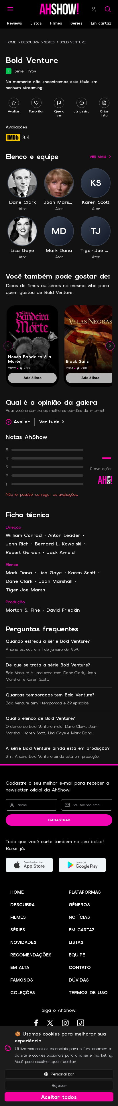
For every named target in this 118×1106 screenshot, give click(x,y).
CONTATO (80, 967)
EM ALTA (19, 967)
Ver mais (98, 156)
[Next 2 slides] (110, 345)
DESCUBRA (30, 42)
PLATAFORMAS (85, 892)
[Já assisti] (81, 103)
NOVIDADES (23, 942)
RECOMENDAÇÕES (31, 955)
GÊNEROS (79, 905)
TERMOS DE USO (88, 993)
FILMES (18, 917)
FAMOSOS (21, 980)
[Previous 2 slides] (8, 345)
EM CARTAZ (82, 930)
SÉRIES (49, 42)
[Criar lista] (104, 103)
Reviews (14, 23)
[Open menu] (10, 9)
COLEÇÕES (22, 993)
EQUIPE (77, 955)
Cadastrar (59, 820)
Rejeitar (59, 1085)
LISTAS (76, 942)
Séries (76, 23)
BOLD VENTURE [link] (73, 42)
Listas (36, 23)
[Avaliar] (14, 103)
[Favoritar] (36, 103)
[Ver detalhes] (32, 339)
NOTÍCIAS (79, 917)
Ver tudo (49, 422)
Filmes (56, 23)
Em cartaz (101, 23)
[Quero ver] (59, 103)
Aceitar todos (59, 1097)
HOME (11, 42)
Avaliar (22, 422)
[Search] (107, 9)
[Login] (94, 9)
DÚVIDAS (79, 980)
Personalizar (62, 1074)
